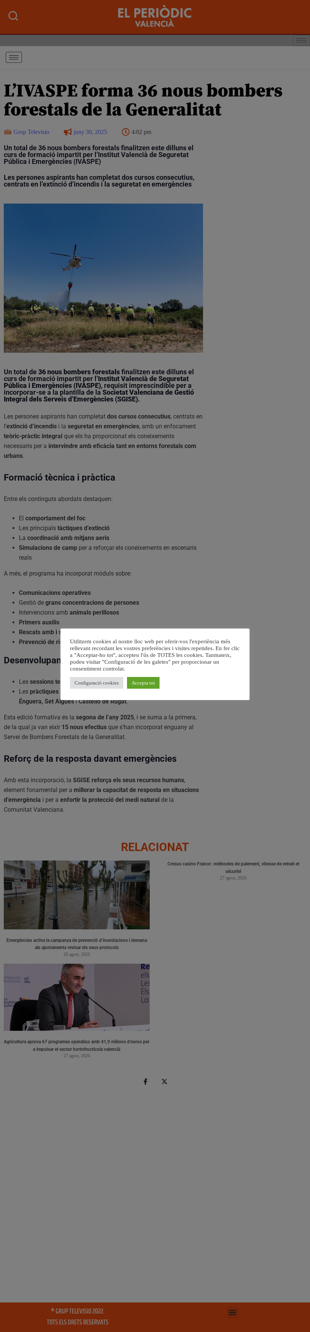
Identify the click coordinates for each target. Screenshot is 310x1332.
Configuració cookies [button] (96, 683)
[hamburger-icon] (14, 57)
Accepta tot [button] (143, 683)
